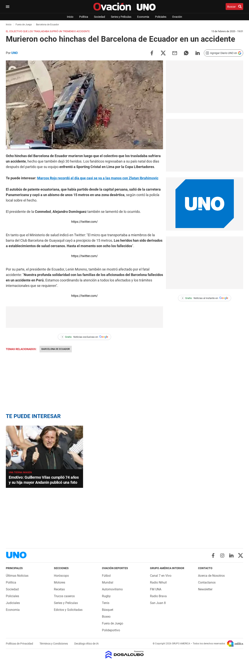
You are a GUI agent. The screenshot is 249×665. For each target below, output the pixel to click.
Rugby (106, 596)
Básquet (107, 610)
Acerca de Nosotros (211, 575)
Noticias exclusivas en (80, 336)
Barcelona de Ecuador (55, 349)
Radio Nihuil (158, 582)
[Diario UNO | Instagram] (222, 555)
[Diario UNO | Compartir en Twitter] (163, 53)
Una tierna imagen (20, 472)
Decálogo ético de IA (86, 643)
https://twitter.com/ (84, 222)
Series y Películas (121, 16)
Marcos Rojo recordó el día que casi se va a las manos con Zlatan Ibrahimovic (97, 178)
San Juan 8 (158, 603)
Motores (59, 582)
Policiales (160, 16)
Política (83, 16)
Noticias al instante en (200, 298)
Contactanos (207, 582)
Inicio (70, 16)
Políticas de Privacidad (20, 643)
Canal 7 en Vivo (160, 575)
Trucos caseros (64, 596)
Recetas (59, 589)
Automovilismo (112, 589)
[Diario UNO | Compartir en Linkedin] (197, 53)
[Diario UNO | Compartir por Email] (174, 53)
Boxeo (106, 616)
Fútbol (106, 575)
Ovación (177, 16)
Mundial (107, 582)
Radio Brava (158, 596)
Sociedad (99, 16)
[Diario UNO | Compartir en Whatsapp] (186, 53)
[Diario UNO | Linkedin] (231, 555)
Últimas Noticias (17, 575)
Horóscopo (61, 575)
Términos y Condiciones (53, 643)
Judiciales (13, 603)
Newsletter (205, 589)
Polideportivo (111, 630)
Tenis (105, 603)
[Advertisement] (84, 317)
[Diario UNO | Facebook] (213, 555)
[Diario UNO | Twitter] (240, 555)
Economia (143, 16)
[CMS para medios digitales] (124, 655)
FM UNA (155, 589)
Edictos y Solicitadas (68, 610)
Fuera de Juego (112, 623)
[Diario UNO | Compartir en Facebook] (151, 53)
